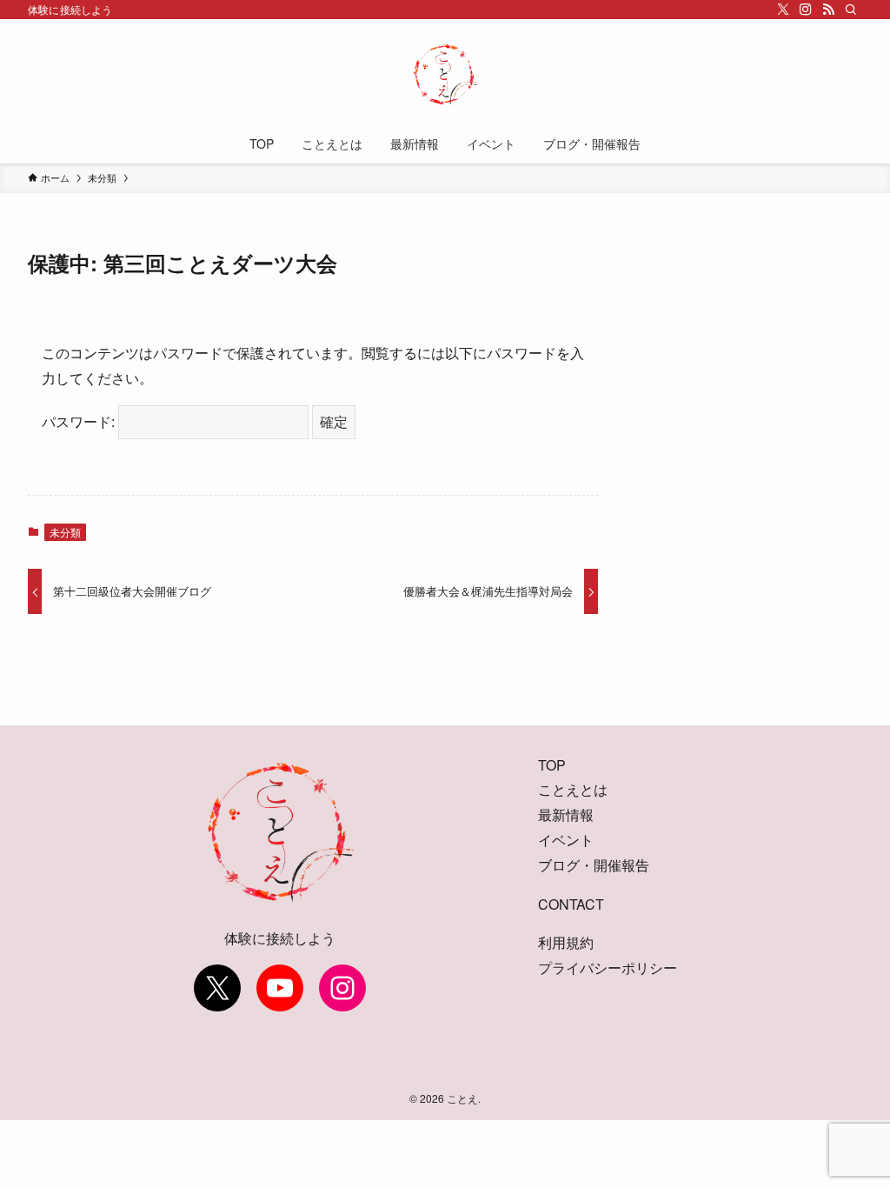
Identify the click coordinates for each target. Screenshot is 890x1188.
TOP (552, 765)
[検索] (851, 9)
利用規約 (566, 942)
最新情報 (566, 814)
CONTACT (571, 904)
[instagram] (805, 9)
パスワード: (80, 421)
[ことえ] (445, 75)
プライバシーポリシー (607, 968)
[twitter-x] (783, 9)
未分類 (65, 531)
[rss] (828, 9)
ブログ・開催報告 (593, 865)
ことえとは (573, 789)
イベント (566, 840)
